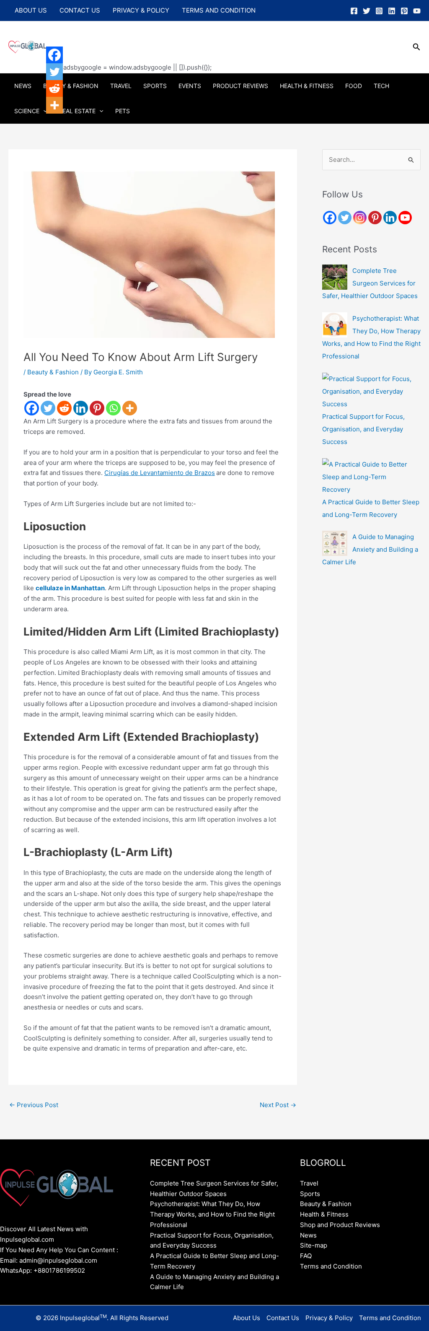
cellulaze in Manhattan (70, 588)
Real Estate (77, 110)
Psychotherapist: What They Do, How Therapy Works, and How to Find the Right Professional (212, 1214)
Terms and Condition (219, 10)
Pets (122, 110)
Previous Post (33, 1105)
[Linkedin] (391, 11)
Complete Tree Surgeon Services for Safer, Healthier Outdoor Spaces (370, 283)
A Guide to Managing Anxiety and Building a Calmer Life (370, 549)
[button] (417, 47)
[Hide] (49, 121)
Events (189, 85)
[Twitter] (366, 11)
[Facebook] (354, 11)
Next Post (278, 1105)
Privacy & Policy (141, 10)
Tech (381, 85)
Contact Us (79, 10)
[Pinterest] (404, 11)
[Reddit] (64, 408)
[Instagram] (379, 11)
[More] (129, 408)
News (22, 85)
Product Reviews (240, 85)
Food (353, 85)
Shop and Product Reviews (340, 1225)
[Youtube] (405, 217)
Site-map (313, 1245)
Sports (155, 85)
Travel (121, 85)
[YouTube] (417, 11)
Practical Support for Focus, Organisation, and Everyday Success (363, 429)
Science (26, 110)
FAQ (306, 1256)
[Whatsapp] (113, 408)
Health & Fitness (306, 85)
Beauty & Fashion (70, 85)
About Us (31, 10)
